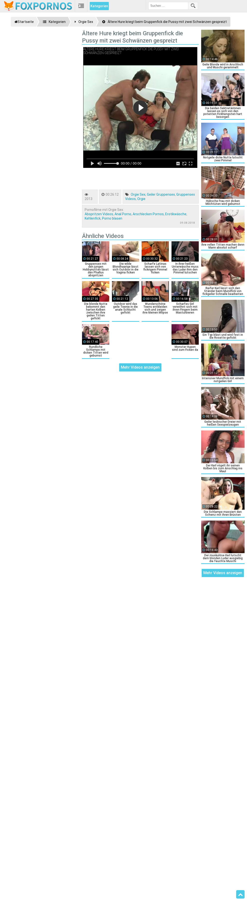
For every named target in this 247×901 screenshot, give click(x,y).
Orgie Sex (138, 194)
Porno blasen (112, 218)
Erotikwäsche (175, 214)
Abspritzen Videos (99, 214)
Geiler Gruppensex (161, 194)
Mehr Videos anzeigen (140, 367)
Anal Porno (123, 214)
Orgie (141, 199)
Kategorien (99, 6)
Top (240, 894)
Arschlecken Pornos (148, 214)
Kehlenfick (93, 218)
